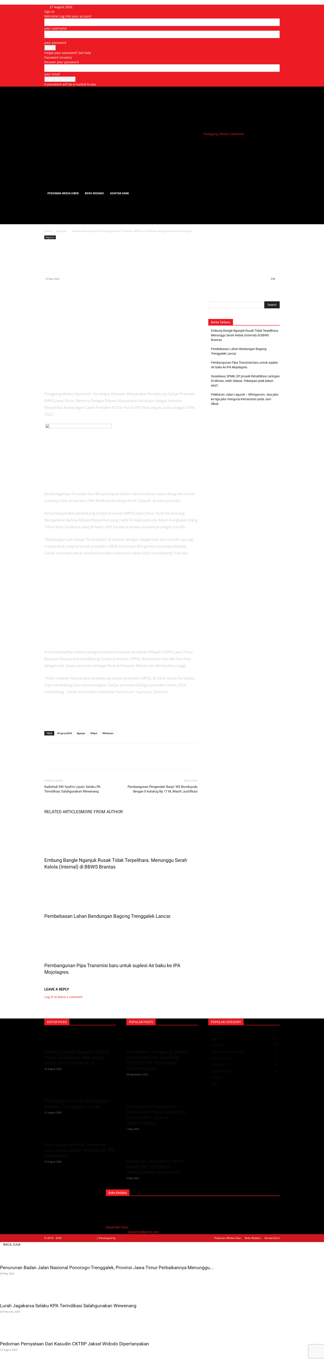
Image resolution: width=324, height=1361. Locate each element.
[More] (89, 288)
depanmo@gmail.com (143, 1232)
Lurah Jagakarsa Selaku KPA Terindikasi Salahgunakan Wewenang (68, 1305)
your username (55, 28)
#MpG (93, 733)
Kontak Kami (119, 193)
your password (55, 43)
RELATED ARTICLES (62, 811)
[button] (274, 144)
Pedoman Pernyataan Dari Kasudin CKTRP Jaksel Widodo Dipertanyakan (74, 1343)
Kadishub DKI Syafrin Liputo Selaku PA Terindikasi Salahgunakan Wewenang (72, 789)
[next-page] (48, 981)
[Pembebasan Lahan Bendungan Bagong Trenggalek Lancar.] (121, 890)
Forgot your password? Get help (67, 53)
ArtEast (120, 1238)
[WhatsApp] (69, 288)
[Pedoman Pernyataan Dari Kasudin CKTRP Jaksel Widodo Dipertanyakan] (162, 1330)
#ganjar (81, 733)
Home (48, 231)
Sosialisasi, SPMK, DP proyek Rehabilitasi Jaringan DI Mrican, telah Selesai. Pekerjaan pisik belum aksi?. (245, 380)
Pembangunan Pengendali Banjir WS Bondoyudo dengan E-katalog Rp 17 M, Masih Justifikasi (163, 789)
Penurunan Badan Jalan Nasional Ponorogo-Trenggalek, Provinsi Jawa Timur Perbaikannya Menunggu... (107, 1267)
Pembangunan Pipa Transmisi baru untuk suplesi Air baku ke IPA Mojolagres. (244, 365)
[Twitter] (58, 288)
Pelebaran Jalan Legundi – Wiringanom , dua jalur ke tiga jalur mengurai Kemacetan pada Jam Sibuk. (245, 399)
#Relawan (108, 733)
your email (52, 74)
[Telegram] (79, 288)
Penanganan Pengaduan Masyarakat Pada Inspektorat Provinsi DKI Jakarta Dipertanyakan (156, 1115)
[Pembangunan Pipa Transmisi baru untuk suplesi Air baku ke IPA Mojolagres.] (121, 939)
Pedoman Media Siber (63, 193)
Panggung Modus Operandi (79, 1238)
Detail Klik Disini (117, 1227)
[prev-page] (45, 981)
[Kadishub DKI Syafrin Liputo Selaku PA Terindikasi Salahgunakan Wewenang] (162, 1148)
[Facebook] (48, 288)
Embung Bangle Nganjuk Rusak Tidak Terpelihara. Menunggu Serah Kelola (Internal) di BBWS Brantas (245, 335)
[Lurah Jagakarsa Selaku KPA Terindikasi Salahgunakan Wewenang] (162, 1292)
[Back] (89, 7)
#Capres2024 (64, 733)
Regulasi (62, 231)
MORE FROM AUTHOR (102, 811)
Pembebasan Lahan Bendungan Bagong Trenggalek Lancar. (107, 916)
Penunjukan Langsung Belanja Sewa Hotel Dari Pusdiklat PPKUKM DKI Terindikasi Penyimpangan (157, 1060)
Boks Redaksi (94, 193)
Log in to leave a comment (63, 997)
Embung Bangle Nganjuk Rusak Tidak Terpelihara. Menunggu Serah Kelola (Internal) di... (76, 1057)
